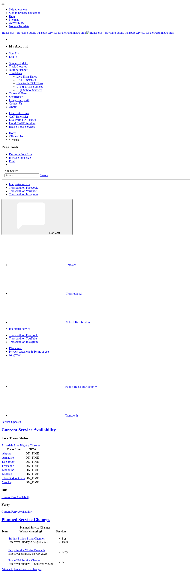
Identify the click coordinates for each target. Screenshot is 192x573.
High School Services (29, 90)
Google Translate (19, 26)
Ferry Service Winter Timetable (26, 550)
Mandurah (8, 469)
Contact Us (15, 103)
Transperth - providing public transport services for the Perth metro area (44, 32)
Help (12, 16)
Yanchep (7, 482)
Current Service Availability (29, 429)
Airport (6, 453)
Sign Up (14, 53)
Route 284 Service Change (24, 560)
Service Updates (18, 63)
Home (12, 133)
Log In (13, 56)
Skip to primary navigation (24, 12)
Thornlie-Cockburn (13, 478)
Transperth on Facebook (23, 187)
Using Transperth (19, 100)
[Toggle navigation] (3, 4)
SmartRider (15, 96)
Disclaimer (15, 348)
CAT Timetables (26, 80)
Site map (14, 19)
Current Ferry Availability (17, 511)
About (12, 106)
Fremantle (8, 465)
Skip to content (18, 9)
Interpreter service (19, 184)
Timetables (15, 73)
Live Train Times (26, 76)
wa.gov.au (15, 355)
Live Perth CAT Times (29, 83)
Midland (7, 474)
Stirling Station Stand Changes (26, 538)
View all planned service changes (21, 569)
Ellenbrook (8, 461)
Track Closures (18, 66)
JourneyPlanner (18, 69)
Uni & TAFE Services (29, 86)
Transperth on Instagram (23, 194)
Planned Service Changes (26, 519)
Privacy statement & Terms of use (29, 351)
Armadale (8, 457)
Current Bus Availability (16, 497)
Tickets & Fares (18, 93)
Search (44, 175)
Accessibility (16, 22)
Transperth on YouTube (23, 191)
